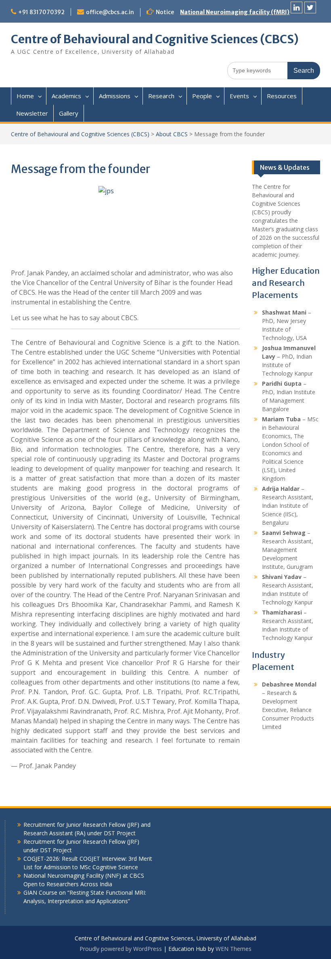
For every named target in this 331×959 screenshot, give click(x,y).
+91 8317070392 (41, 12)
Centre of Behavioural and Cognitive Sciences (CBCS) (155, 39)
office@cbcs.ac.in (110, 12)
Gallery (68, 113)
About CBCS (172, 134)
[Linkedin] (296, 7)
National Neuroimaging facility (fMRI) (234, 12)
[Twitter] (310, 7)
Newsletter (32, 113)
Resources (282, 96)
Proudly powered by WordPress (121, 949)
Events (239, 96)
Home (25, 96)
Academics (66, 96)
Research (161, 96)
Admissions (114, 96)
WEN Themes (233, 949)
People (202, 96)
